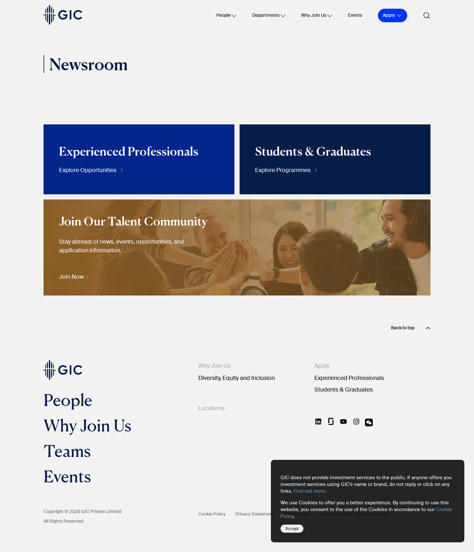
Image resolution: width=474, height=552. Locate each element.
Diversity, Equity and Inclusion (236, 378)
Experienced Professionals (349, 378)
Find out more (309, 491)
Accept (292, 528)
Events (355, 15)
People (223, 15)
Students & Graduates (343, 389)
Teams (67, 451)
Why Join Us (313, 15)
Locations (211, 408)
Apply (321, 366)
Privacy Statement (254, 514)
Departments (266, 15)
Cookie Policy (212, 514)
